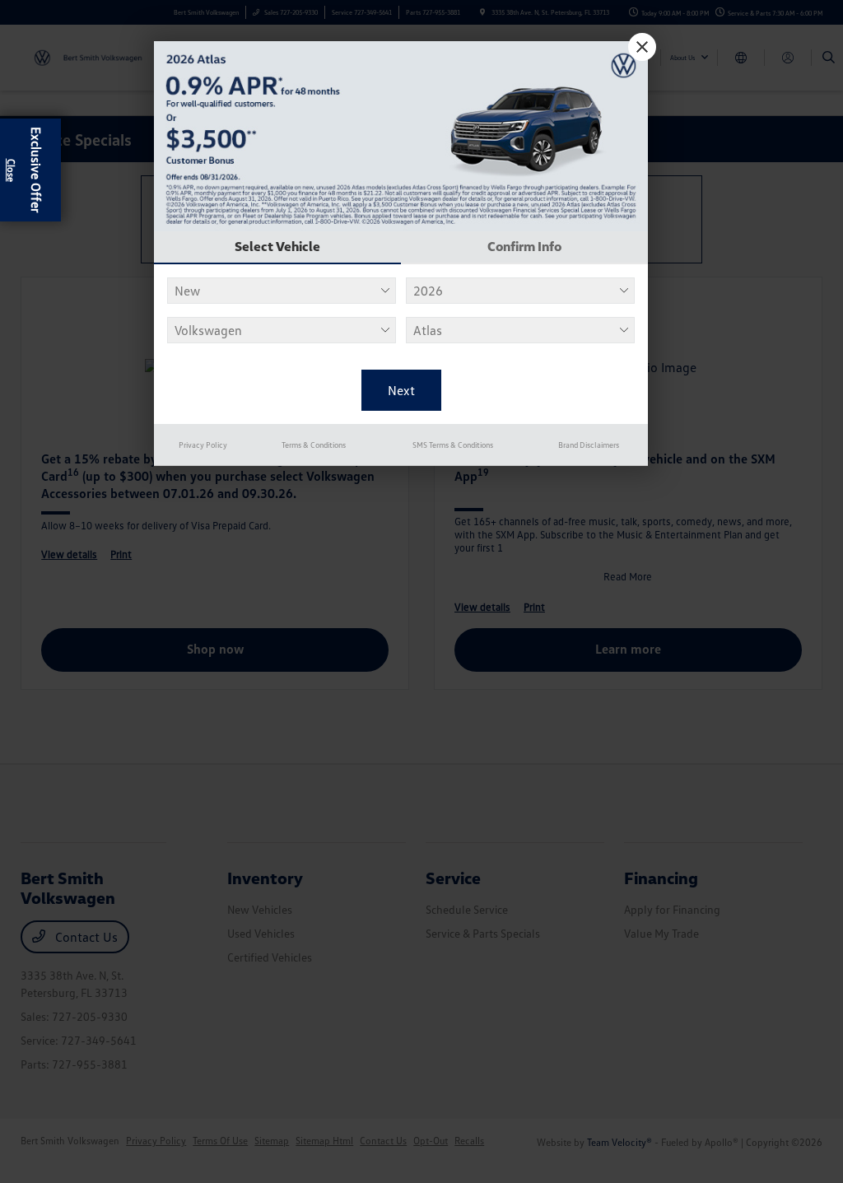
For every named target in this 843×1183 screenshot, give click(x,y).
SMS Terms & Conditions (452, 444)
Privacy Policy (203, 444)
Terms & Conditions (314, 444)
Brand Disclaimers (588, 444)
